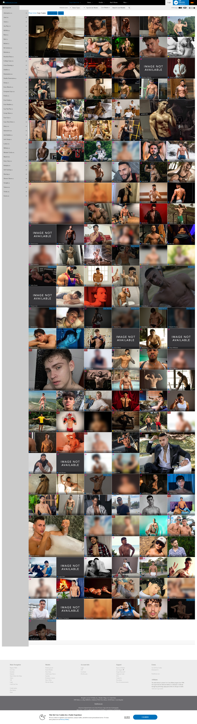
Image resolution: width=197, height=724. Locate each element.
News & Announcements (122, 682)
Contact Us (119, 678)
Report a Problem (120, 668)
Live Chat (12, 670)
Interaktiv (12, 672)
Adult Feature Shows (50, 674)
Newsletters (119, 680)
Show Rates (48, 672)
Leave (127, 717)
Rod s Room (113, 2)
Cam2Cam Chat (14, 684)
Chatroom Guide (120, 674)
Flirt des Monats (49, 682)
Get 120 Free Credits (157, 668)
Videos (89, 2)
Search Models (49, 670)
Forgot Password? (120, 672)
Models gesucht (49, 668)
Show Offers (48, 680)
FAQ (117, 676)
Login (169, 2)
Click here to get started (157, 688)
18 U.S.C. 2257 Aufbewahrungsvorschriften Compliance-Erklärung (98, 710)
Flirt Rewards (84, 674)
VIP (11, 680)
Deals (11, 692)
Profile (101, 2)
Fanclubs (47, 676)
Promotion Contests (50, 678)
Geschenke (83, 672)
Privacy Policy (64, 719)
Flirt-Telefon (13, 690)
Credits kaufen (13, 688)
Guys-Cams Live (74, 2)
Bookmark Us (155, 670)
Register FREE (13, 668)
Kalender (12, 674)
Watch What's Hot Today (16, 676)
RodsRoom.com (156, 674)
